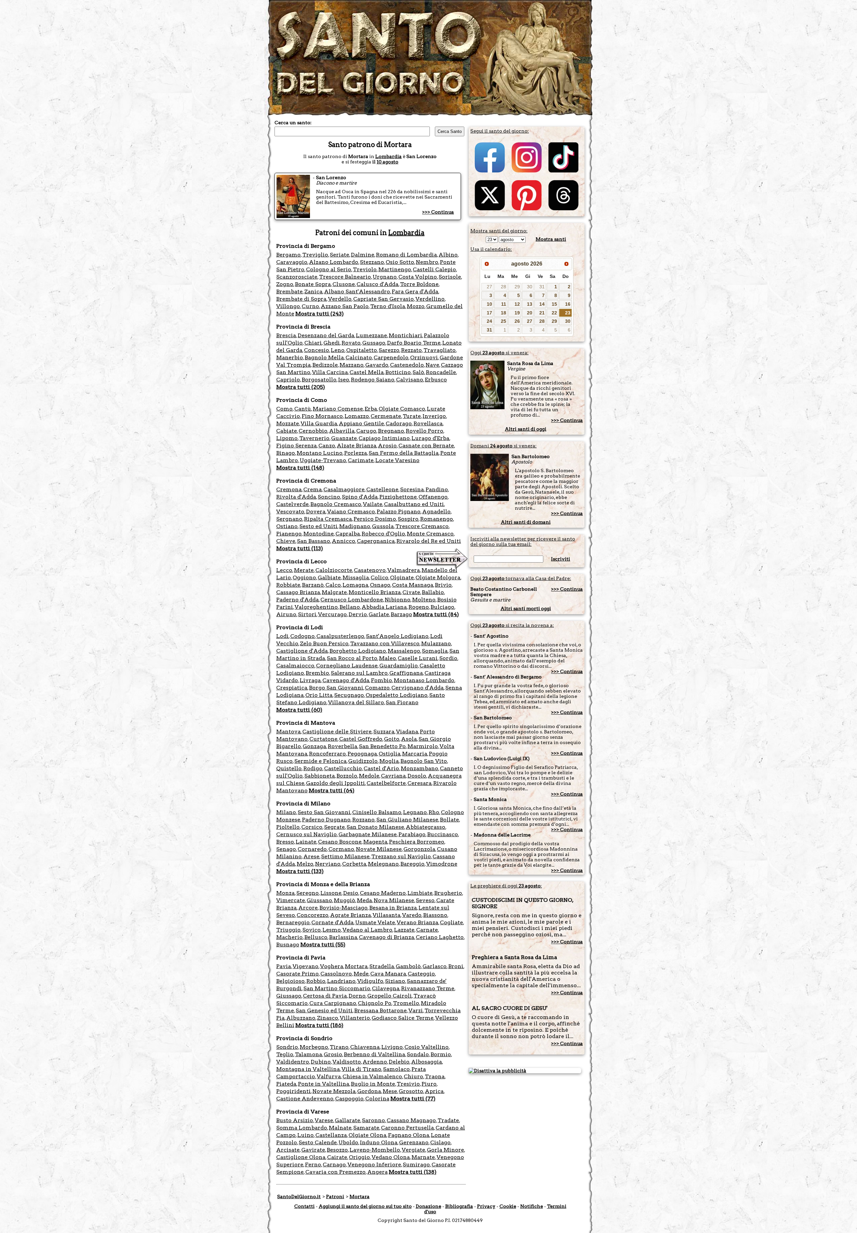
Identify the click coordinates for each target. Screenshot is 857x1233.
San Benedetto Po (382, 746)
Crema (312, 489)
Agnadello (436, 511)
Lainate (306, 842)
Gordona (369, 1091)
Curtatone (323, 739)
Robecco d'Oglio (383, 533)
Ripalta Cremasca (328, 519)
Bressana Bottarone (380, 1010)
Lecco (284, 570)
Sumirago (416, 1164)
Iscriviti (560, 559)
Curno (310, 306)
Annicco (343, 541)
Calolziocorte (333, 570)
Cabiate (286, 431)
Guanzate (344, 438)
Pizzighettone (398, 497)
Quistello (289, 768)
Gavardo (376, 365)
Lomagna (355, 585)
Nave (432, 365)
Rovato (351, 343)
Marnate (423, 1157)
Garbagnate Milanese (367, 834)
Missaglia (355, 577)
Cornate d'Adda (332, 922)
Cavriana (393, 776)
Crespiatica (291, 687)
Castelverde (292, 504)
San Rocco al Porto (352, 658)
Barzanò (313, 585)
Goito (391, 739)
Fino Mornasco (322, 416)
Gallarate (347, 1120)
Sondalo (418, 1054)
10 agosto (387, 161)
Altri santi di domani (526, 522)
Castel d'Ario (381, 768)
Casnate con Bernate (426, 445)
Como (284, 409)
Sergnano (289, 519)
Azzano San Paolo (345, 306)
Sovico (311, 930)
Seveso (425, 900)
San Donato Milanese (375, 827)
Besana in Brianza (393, 907)
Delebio (399, 1062)
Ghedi (331, 343)
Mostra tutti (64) (332, 790)
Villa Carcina (330, 372)
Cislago (440, 1142)
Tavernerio (314, 438)
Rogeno (418, 607)
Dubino (321, 1062)
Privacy (486, 1206)
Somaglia (435, 651)
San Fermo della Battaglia (404, 453)
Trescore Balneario (345, 277)
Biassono (435, 915)
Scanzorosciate (296, 277)
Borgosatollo (319, 379)
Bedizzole (325, 365)
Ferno (313, 1164)
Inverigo (434, 416)
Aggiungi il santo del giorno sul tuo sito (365, 1206)
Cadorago (399, 423)
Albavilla (342, 431)
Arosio (387, 445)
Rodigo (312, 768)
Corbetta (354, 864)
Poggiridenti (293, 1091)
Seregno (307, 893)
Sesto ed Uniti (318, 526)
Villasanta (386, 915)
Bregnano (391, 431)
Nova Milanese (394, 900)
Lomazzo (356, 416)
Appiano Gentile (361, 423)
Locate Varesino (397, 460)
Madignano (354, 526)
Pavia (283, 966)
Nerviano (327, 864)
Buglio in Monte (373, 1084)
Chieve (285, 541)
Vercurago (332, 614)
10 (489, 304)
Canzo (326, 445)
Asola (409, 739)
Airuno (286, 614)
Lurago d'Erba (430, 438)
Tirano (339, 1047)
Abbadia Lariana (384, 607)
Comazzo (377, 687)
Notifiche (531, 1206)
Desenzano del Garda (326, 335)
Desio (350, 893)
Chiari (313, 343)
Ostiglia (389, 753)
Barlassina (343, 937)
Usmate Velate (375, 922)
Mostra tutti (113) (299, 548)
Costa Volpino (417, 277)
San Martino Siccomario (336, 988)
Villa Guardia (319, 423)
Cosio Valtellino (426, 1047)
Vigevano (305, 966)
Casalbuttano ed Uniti (414, 504)
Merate (304, 570)
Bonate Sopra (313, 284)
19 (517, 312)
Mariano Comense (338, 409)
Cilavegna (385, 988)
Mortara (356, 966)
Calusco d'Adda (377, 284)
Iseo (343, 379)
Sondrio (287, 1047)
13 (529, 304)
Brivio (443, 585)
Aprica (434, 1091)
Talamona (308, 1054)
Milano (286, 812)
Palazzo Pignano (398, 511)
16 (567, 304)
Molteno (424, 599)
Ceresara (419, 783)
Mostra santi (551, 239)
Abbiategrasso (425, 827)
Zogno (284, 284)
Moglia (389, 761)
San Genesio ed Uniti (324, 1010)
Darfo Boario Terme (414, 343)
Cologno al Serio (328, 269)
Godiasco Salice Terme (403, 1018)
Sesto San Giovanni (324, 812)
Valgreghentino (316, 607)
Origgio (359, 1157)
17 (489, 312)
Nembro (427, 262)
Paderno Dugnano (326, 819)
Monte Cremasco (430, 533)
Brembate (289, 291)
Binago (285, 453)
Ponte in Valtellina (323, 1084)
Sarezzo (389, 350)
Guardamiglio (398, 665)
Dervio (357, 614)
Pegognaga (362, 753)
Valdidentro (292, 1062)
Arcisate (288, 1150)
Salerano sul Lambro (359, 673)
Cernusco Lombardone (351, 599)
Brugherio (448, 893)
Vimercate (290, 900)
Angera (377, 1172)
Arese (311, 856)
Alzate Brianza (356, 445)
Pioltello (288, 827)
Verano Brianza (417, 922)
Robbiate (288, 585)
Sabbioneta (319, 776)
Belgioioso (290, 981)
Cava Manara (388, 973)
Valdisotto (346, 1062)
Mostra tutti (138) (413, 1172)
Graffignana (406, 673)
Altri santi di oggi (525, 429)
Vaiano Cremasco (351, 511)
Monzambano (419, 768)
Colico (379, 577)
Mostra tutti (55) (322, 944)
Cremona (289, 489)
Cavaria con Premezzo (335, 1172)
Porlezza (355, 453)
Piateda (286, 1084)
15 (554, 304)
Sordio (448, 658)
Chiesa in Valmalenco (372, 1076)
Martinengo (394, 269)
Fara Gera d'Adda (415, 291)
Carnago (334, 1164)
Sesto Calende (318, 1142)
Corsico (311, 827)
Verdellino (430, 299)
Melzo (305, 864)
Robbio (315, 981)
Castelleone (382, 489)
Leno (337, 350)
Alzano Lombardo (333, 262)
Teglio (284, 1054)
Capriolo (288, 379)
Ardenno (375, 1062)
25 (503, 321)
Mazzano (351, 365)
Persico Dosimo (375, 519)
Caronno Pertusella (407, 1128)
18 (503, 312)
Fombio (381, 680)
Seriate (339, 254)
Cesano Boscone (340, 842)
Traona (435, 1076)
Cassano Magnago (411, 1120)
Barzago (401, 614)
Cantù (302, 409)
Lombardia (388, 156)
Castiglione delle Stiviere (337, 731)
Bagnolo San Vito (423, 761)
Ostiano (287, 526)
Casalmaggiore (344, 489)
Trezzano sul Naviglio (401, 856)
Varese (324, 1120)
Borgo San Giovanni (336, 687)
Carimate (361, 460)
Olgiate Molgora (437, 577)
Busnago (287, 944)
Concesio (316, 350)
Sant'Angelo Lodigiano (397, 636)
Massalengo (404, 651)
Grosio (333, 1054)
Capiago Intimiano (384, 438)
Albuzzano (300, 1018)
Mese (390, 1091)
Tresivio (408, 1084)
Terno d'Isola (387, 306)
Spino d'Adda (360, 497)
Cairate (337, 1157)
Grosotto (411, 1091)
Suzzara (383, 731)
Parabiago (411, 834)
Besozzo (337, 1150)
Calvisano (409, 379)
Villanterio (355, 1018)
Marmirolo (422, 746)
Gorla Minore (445, 1150)
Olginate (402, 577)
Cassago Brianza (298, 592)
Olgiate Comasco (402, 409)
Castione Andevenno (304, 1098)
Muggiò (344, 900)
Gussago (373, 343)
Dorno (357, 996)
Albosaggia (426, 1062)
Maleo (387, 658)
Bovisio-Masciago (343, 907)
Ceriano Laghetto (440, 937)
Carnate (427, 930)
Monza (285, 893)
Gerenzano (413, 1142)
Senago (286, 849)
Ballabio (433, 592)
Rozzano (363, 819)
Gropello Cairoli (389, 996)
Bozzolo (346, 776)
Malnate (340, 1128)
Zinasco (327, 1018)
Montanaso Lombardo (424, 680)
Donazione (428, 1206)
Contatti (304, 1206)
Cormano (341, 849)
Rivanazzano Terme (427, 988)
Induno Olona (378, 1142)
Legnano (415, 812)
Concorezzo (312, 915)
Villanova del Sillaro (356, 702)
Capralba (347, 533)
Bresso (285, 842)
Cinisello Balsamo (376, 812)
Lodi (282, 636)
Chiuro (413, 1076)
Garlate (379, 614)
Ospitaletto (361, 350)
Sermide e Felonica (320, 761)
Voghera (331, 966)
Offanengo (433, 497)
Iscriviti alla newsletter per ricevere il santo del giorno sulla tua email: (522, 541)
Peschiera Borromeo (416, 842)
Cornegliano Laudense (347, 665)
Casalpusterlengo (340, 636)
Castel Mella (366, 372)
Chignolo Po (374, 1003)
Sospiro (408, 519)
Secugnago (349, 695)
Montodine (318, 533)
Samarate (366, 1128)
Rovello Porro (424, 431)
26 (517, 321)
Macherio (289, 937)
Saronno (373, 1120)
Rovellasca (428, 423)
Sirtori (307, 614)
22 (554, 312)
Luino (305, 1135)
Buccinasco (442, 834)
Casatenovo (370, 570)
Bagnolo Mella (324, 357)
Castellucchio (343, 768)
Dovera (315, 511)
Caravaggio (291, 262)
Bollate (449, 819)
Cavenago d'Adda (345, 680)
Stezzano (372, 262)
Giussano (319, 900)
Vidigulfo (370, 981)
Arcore (308, 907)
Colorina (377, 1098)
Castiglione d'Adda (302, 651)
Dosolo (416, 776)
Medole (369, 776)
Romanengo (436, 519)
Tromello (406, 1003)
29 (517, 286)
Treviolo (365, 269)
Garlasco (434, 966)
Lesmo (331, 930)
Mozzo (415, 306)
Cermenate (386, 416)
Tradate (448, 1120)
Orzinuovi (424, 357)
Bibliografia (459, 1206)
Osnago (380, 585)
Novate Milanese (379, 849)
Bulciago (442, 607)
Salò (418, 372)
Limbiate (420, 893)
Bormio (441, 1054)
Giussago (288, 996)
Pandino (436, 489)
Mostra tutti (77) (413, 1098)
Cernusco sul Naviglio (306, 834)
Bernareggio (293, 922)
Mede (361, 973)
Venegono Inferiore (374, 1164)
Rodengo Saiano (372, 379)
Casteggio (421, 973)
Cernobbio (313, 431)
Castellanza (331, 1135)
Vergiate (413, 1150)
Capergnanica (376, 541)
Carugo (366, 431)
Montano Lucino (319, 453)
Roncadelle (441, 372)
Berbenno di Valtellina (374, 1054)
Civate (411, 592)
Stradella (381, 966)
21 (542, 312)
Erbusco (436, 379)
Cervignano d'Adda (417, 687)
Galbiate (329, 577)
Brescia (286, 335)
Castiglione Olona (300, 1157)
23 (567, 312)
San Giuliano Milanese (407, 819)
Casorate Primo (297, 973)
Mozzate (287, 423)
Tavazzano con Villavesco (384, 643)
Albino (448, 254)
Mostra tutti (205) (300, 387)
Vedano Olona (391, 1157)
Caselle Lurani (418, 658)
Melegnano (383, 864)
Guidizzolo (363, 761)
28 (503, 286)
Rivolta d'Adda (296, 497)
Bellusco (315, 937)
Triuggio (288, 930)
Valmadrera (403, 570)
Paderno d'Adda (297, 599)
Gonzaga (314, 746)
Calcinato (358, 357)
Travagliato (439, 350)
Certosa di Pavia (325, 996)
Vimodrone (441, 864)
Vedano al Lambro (367, 930)
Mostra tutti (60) (299, 710)
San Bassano (313, 541)
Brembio (317, 673)
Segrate (334, 827)
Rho (433, 812)
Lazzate (404, 930)
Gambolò (408, 966)
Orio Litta (318, 695)
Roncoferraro (327, 753)
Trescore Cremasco (422, 526)
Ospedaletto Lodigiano (396, 695)
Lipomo (287, 438)
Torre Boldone (419, 284)
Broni (455, 966)
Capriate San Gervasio (383, 299)
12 (517, 304)
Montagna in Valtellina (308, 1069)
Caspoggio (349, 1098)
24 (489, 321)
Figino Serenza (296, 445)
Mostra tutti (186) (319, 1025)
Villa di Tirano (361, 1069)
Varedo (411, 915)
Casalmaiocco (295, 665)
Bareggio (412, 864)
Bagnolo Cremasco (335, 504)
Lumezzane (371, 335)
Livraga (310, 680)
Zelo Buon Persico (324, 643)
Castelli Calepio (434, 269)
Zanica (313, 291)
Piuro (429, 1084)
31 (542, 286)
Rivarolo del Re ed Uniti (428, 541)
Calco (333, 585)
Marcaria (414, 753)
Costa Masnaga (412, 585)
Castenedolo (407, 365)
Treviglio (315, 254)
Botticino (398, 372)
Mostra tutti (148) (300, 467)
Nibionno (397, 599)
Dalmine (362, 254)
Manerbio (289, 357)
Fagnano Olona (408, 1135)
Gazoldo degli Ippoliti (335, 783)
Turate (412, 416)
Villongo (288, 306)
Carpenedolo (391, 357)
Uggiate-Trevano (323, 460)
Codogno (302, 636)
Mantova (288, 731)
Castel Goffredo (360, 739)
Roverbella (342, 746)
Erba (371, 409)
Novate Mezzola (334, 1091)
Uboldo (348, 1142)
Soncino (329, 497)
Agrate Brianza (350, 915)
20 (529, 312)
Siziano (395, 981)
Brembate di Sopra (301, 299)
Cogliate (451, 922)
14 (542, 304)
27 (489, 286)
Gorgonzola (419, 849)
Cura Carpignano (332, 1003)
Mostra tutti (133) (300, 871)
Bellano (349, 607)
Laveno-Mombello (374, 1150)
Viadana (407, 731)
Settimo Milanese (345, 856)
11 (503, 304)
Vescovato (290, 511)
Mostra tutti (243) (319, 313)
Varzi (415, 1010)
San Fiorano (402, 702)
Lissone (330, 893)
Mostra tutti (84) (436, 614)
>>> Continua (438, 212)
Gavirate (313, 1150)
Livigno (392, 1047)
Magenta (375, 842)
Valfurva (329, 1076)
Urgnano (385, 277)
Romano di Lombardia (406, 254)
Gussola (383, 526)
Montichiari (405, 335)
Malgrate (334, 592)
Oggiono (304, 577)
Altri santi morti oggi (525, 608)
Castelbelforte (386, 783)
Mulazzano (436, 643)
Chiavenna (365, 1047)
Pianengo (289, 533)
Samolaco (396, 1069)
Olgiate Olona (367, 1135)
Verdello (340, 299)
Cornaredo (312, 849)
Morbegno (314, 1047)
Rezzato (411, 350)
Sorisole (450, 277)
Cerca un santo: (293, 122)
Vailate (372, 504)
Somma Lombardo (301, 1128)
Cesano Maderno (383, 893)
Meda (364, 900)
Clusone (343, 284)
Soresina (412, 489)
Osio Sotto (400, 262)
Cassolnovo (336, 973)
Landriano (341, 981)
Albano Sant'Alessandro (357, 291)
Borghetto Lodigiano (357, 651)
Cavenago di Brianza (386, 937)
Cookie (507, 1206)
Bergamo (288, 254)
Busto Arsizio (294, 1120)
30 (529, 286)
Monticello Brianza (374, 592)
